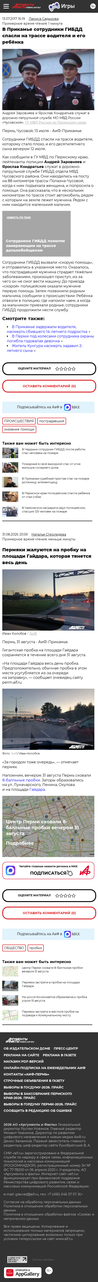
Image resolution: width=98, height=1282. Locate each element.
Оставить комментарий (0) (49, 386)
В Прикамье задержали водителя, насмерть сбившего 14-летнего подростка (47, 329)
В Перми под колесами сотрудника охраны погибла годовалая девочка (50, 338)
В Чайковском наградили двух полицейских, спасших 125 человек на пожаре (54, 509)
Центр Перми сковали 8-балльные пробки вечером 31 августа (42, 827)
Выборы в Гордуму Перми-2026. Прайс (40, 1104)
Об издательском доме (27, 1048)
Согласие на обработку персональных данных (42, 1202)
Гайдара (37, 789)
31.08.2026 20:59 (15, 534)
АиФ (33, 634)
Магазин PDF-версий (24, 1061)
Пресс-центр (66, 1048)
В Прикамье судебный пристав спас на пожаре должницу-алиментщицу (55, 480)
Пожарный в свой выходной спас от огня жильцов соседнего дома (51, 465)
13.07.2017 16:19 (13, 19)
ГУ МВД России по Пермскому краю (55, 122)
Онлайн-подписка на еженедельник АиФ (44, 1068)
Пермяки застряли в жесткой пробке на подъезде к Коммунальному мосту (50, 1013)
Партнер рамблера (43, 1259)
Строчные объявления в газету (34, 1081)
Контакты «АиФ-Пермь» (26, 1074)
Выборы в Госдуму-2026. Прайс (34, 1087)
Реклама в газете (59, 1055)
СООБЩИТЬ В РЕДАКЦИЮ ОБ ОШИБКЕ (38, 1111)
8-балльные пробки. (22, 780)
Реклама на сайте (21, 1055)
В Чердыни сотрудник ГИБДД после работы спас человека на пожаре (53, 451)
